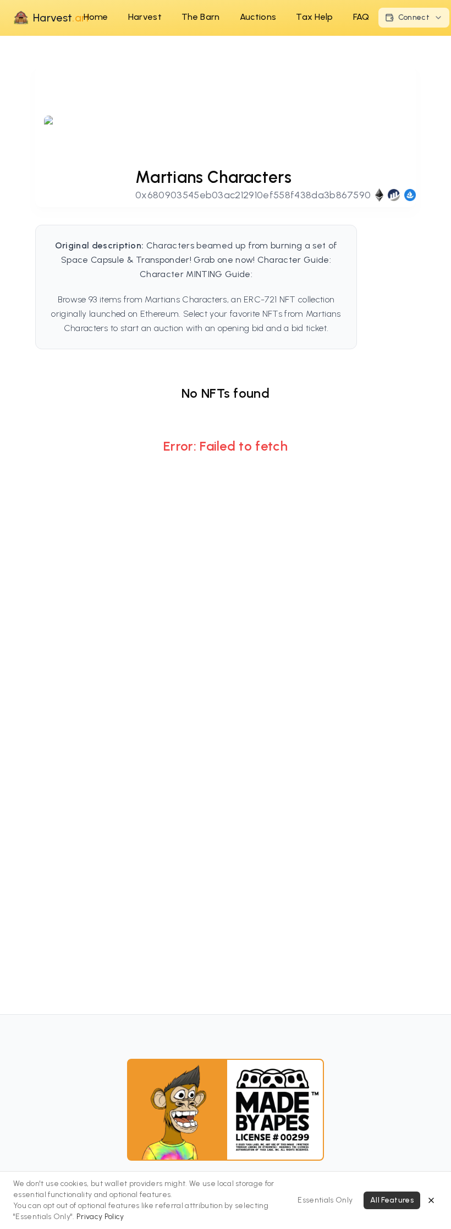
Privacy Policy (100, 1216)
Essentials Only (325, 1200)
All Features (392, 1200)
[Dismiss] (431, 1200)
